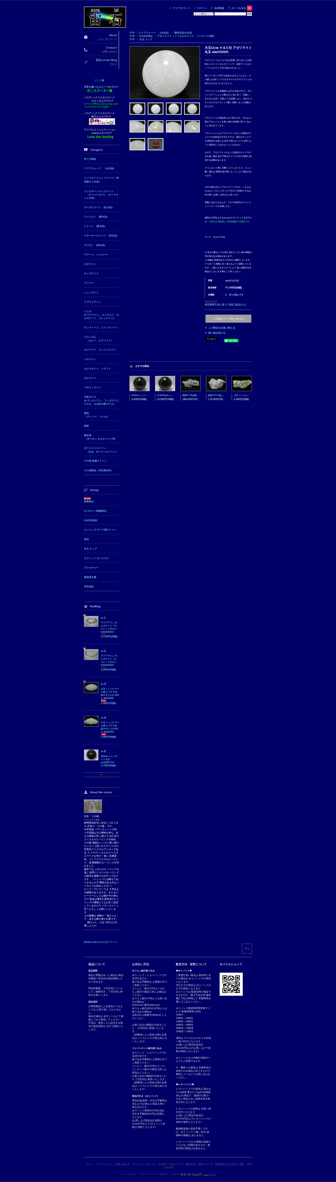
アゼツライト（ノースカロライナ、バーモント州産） (186, 36)
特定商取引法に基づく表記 (230, 1164)
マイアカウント (181, 8)
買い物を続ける (216, 332)
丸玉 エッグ (145, 39)
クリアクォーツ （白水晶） (154, 32)
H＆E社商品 (146, 36)
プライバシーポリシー (144, 1164)
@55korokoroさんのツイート (101, 942)
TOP (132, 32)
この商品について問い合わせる (228, 318)
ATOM (169, 1167)
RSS (249, 1164)
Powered (176, 1174)
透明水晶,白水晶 (183, 32)
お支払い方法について (171, 1164)
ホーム (89, 1164)
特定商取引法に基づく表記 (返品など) (225, 304)
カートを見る (240, 8)
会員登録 (219, 8)
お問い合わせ (122, 1164)
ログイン (202, 8)
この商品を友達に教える (221, 327)
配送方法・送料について (199, 1164)
